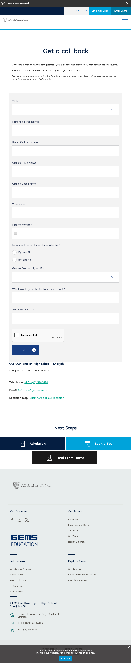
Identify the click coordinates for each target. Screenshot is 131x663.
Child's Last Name (24, 183)
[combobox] (16, 233)
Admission (38, 444)
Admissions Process (20, 569)
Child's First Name (24, 163)
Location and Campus (79, 525)
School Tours (17, 591)
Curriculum (73, 530)
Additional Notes (23, 309)
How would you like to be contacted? (36, 245)
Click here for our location (47, 397)
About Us (73, 519)
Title (15, 101)
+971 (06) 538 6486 (27, 629)
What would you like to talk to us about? (38, 289)
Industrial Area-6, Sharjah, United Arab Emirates (39, 615)
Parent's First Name (25, 121)
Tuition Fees (16, 586)
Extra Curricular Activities (82, 575)
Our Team (73, 536)
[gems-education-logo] (24, 540)
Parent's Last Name (25, 142)
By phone (24, 259)
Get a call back (18, 580)
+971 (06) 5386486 (36, 382)
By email (24, 252)
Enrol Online (120, 11)
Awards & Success (77, 580)
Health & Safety (76, 542)
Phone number (22, 224)
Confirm (65, 658)
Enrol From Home (70, 458)
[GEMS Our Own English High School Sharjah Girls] (15, 20)
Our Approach (75, 569)
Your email (19, 204)
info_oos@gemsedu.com (33, 390)
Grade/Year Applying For (28, 268)
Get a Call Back (99, 11)
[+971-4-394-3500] (12, 632)
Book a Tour (104, 444)
